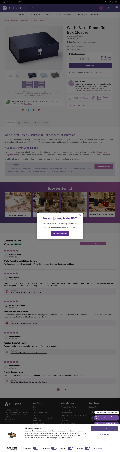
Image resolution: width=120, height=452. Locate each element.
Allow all (104, 429)
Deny (104, 440)
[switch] (54, 448)
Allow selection (104, 434)
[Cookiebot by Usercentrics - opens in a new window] (12, 448)
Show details (97, 448)
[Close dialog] (80, 215)
